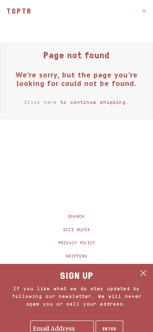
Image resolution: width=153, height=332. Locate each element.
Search (76, 216)
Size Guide (76, 229)
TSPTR (19, 11)
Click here (40, 102)
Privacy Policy (76, 243)
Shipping (76, 256)
